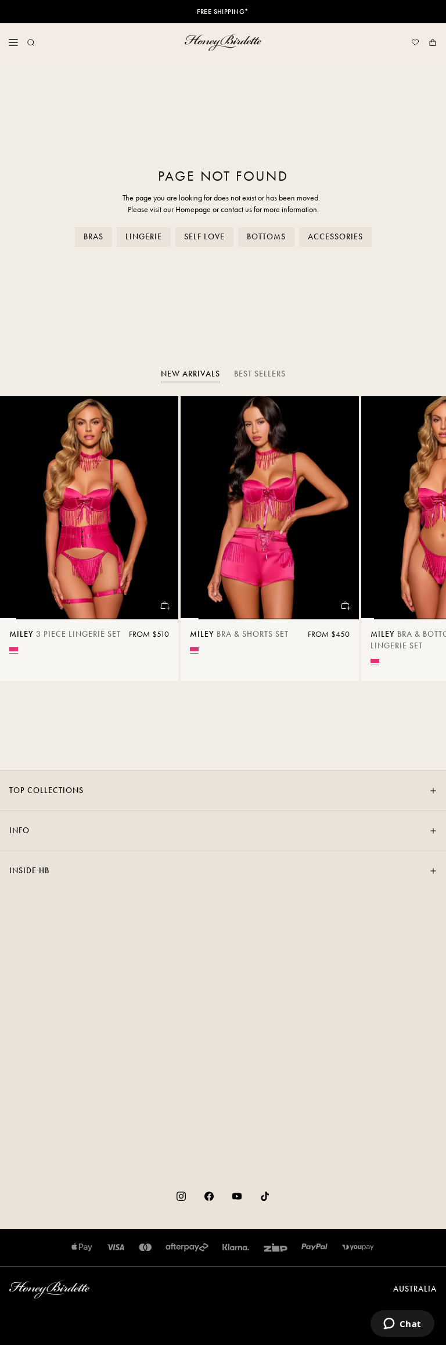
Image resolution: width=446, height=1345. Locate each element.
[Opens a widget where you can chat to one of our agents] (402, 1324)
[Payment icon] (358, 1247)
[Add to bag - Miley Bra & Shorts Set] (345, 605)
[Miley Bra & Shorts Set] (270, 507)
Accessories (335, 237)
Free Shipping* (223, 11)
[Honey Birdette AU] (223, 42)
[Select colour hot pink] (13, 649)
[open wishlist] (415, 42)
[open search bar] (30, 42)
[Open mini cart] (432, 42)
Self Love (204, 237)
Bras (93, 237)
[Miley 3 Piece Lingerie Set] (89, 507)
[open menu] (13, 42)
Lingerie (143, 237)
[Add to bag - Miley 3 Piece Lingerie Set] (164, 605)
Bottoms (266, 237)
